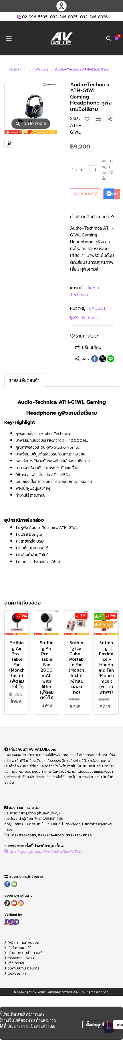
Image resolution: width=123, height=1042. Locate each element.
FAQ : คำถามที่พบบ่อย (23, 942)
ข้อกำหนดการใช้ (19, 947)
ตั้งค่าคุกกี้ (95, 1024)
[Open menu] (8, 38)
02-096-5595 (34, 17)
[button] (109, 38)
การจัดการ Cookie (21, 958)
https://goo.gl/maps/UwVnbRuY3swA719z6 (45, 851)
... (28, 69)
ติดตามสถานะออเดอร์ (23, 968)
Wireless (42, 69)
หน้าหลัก (15, 69)
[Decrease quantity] (88, 170)
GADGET (97, 308)
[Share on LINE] (110, 358)
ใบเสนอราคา (16, 973)
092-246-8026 (94, 17)
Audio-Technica (85, 291)
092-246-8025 (64, 17)
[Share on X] (102, 358)
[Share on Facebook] (94, 358)
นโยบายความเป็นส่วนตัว (27, 1026)
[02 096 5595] (19, 17)
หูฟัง (75, 317)
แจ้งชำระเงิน (16, 963)
